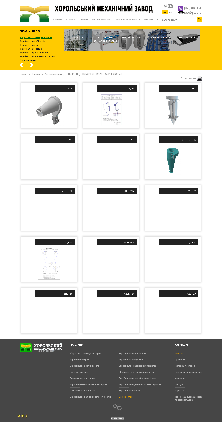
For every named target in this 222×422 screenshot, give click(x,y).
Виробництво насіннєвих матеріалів (137, 365)
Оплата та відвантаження (188, 371)
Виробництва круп (29, 45)
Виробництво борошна (131, 359)
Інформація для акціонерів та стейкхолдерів (188, 398)
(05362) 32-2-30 (193, 12)
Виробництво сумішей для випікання (137, 378)
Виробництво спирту (129, 390)
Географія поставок (185, 365)
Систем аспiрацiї (28, 60)
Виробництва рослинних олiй (34, 52)
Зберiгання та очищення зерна (36, 37)
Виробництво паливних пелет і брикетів (90, 396)
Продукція (180, 359)
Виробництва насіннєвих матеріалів (37, 56)
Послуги (179, 384)
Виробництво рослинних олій (85, 365)
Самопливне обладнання (82, 390)
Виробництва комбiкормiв (32, 41)
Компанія (179, 353)
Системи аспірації (79, 371)
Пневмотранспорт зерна (82, 378)
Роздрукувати (188, 78)
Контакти (180, 378)
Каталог (36, 74)
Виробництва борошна (31, 48)
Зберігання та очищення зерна (85, 353)
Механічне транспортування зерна (136, 371)
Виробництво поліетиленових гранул (89, 384)
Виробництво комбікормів (132, 353)
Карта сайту (181, 390)
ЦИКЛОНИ (72, 74)
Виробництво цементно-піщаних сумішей (140, 384)
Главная (23, 74)
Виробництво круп (79, 359)
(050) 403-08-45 (193, 8)
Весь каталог (125, 396)
